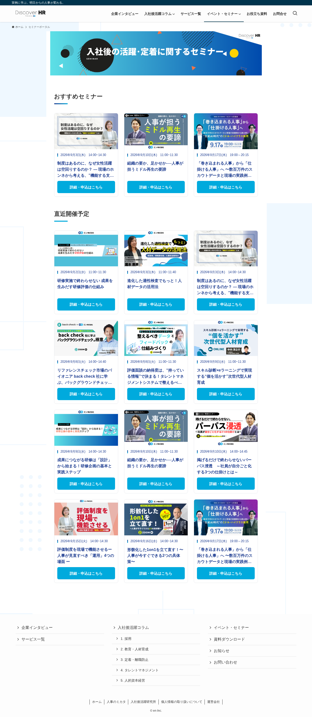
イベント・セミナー (231, 627)
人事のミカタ (116, 702)
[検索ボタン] (295, 13)
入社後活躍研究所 (143, 702)
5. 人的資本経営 (133, 680)
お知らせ (221, 651)
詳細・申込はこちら (86, 187)
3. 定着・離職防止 (134, 660)
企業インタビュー (37, 627)
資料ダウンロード (229, 639)
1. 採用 (126, 639)
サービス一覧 (33, 639)
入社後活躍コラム (133, 627)
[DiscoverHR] (30, 13)
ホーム (97, 702)
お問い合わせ (225, 662)
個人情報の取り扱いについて (181, 702)
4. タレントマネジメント (140, 670)
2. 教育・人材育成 (134, 649)
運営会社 (213, 702)
